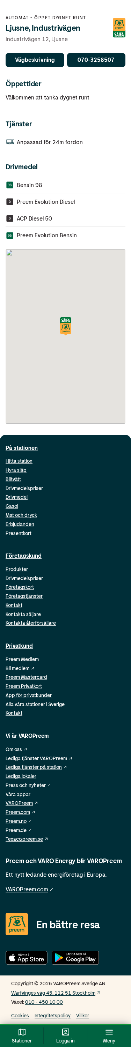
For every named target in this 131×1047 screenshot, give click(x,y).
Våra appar (18, 794)
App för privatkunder (29, 695)
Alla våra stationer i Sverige (35, 704)
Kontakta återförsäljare (31, 623)
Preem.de (16, 830)
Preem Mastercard (26, 677)
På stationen (22, 447)
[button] (65, 326)
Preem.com (18, 812)
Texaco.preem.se (24, 839)
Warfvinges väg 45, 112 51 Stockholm (53, 993)
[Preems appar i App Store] (27, 959)
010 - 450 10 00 (44, 1002)
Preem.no (16, 821)
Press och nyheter (26, 785)
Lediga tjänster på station (34, 767)
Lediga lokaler (21, 776)
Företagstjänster (24, 596)
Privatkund (19, 645)
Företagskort (20, 587)
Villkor (82, 1015)
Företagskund (24, 555)
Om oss (14, 749)
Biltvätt (13, 479)
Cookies (20, 1015)
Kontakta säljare (23, 614)
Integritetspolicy (53, 1015)
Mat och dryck (21, 515)
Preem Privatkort (24, 686)
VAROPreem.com (27, 889)
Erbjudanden (20, 524)
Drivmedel (17, 497)
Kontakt (14, 605)
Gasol (12, 506)
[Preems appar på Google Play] (75, 959)
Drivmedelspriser (24, 488)
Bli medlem (17, 668)
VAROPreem (19, 803)
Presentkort (18, 533)
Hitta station (19, 461)
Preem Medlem (22, 659)
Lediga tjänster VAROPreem (36, 758)
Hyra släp (16, 470)
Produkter (17, 569)
